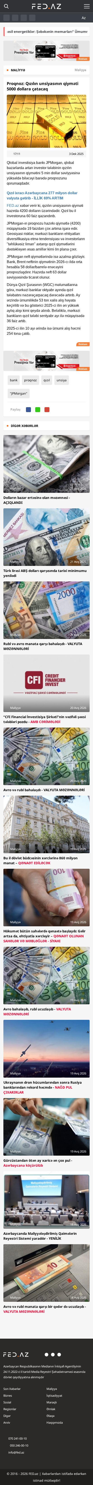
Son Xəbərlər (12, 1389)
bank (13, 380)
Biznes (7, 1395)
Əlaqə (50, 1416)
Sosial (7, 1402)
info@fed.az (16, 1452)
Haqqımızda (54, 1422)
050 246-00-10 (18, 1445)
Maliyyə (51, 1389)
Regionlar (9, 1409)
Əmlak (50, 1409)
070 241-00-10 (17, 1438)
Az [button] (84, 17)
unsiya (62, 380)
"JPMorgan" (18, 393)
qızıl (47, 380)
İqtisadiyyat (54, 1395)
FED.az (13, 206)
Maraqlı (51, 1402)
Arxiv (6, 1422)
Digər (7, 1416)
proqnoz (30, 380)
